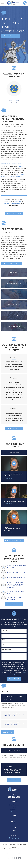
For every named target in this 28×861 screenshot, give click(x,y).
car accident (20, 166)
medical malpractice (21, 174)
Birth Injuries (14, 822)
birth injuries (4, 176)
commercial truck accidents (16, 176)
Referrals (14, 827)
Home (14, 819)
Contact (14, 830)
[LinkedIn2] (15, 838)
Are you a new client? (7, 649)
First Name (4, 630)
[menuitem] (7, 854)
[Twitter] (12, 838)
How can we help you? (7, 654)
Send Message (14, 679)
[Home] (13, 3)
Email (3, 644)
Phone (3, 639)
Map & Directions (14, 811)
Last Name (4, 635)
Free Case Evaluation (11, 35)
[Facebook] (9, 838)
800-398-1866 (14, 797)
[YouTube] (18, 838)
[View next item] (17, 101)
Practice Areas (14, 825)
